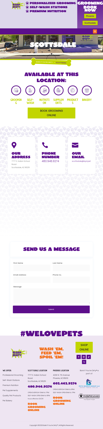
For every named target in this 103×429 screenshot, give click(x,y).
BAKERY (87, 100)
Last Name (57, 263)
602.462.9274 (65, 383)
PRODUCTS (72, 101)
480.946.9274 (50, 161)
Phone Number (50, 155)
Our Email (78, 155)
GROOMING (16, 101)
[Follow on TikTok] (89, 357)
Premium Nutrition (47, 11)
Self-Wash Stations (48, 7)
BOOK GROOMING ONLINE (51, 113)
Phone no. (57, 275)
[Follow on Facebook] (79, 357)
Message (17, 286)
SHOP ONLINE (84, 347)
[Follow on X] (84, 362)
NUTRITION (44, 101)
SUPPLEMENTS (58, 101)
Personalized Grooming (52, 3)
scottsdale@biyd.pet (81, 161)
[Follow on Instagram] (84, 357)
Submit (51, 309)
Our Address (21, 155)
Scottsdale (90, 23)
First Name (18, 263)
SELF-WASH (30, 101)
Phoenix (90, 16)
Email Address (19, 275)
